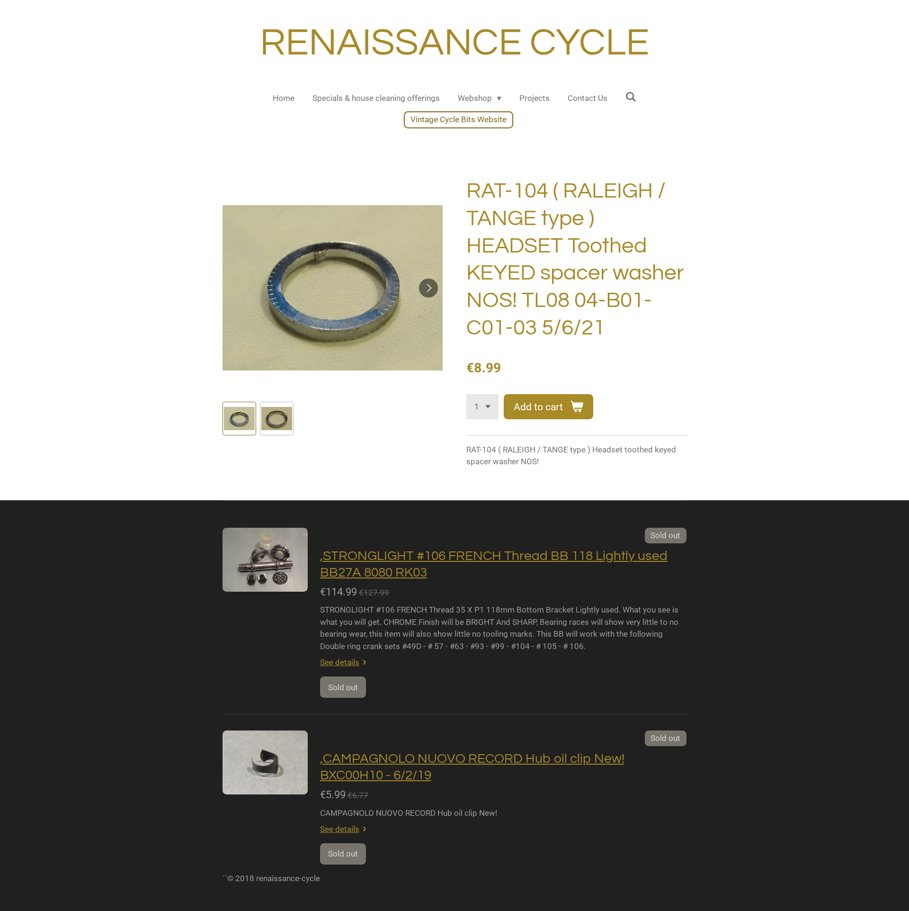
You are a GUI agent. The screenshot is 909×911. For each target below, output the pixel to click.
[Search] (631, 97)
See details (339, 662)
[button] (239, 418)
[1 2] (482, 406)
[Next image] (428, 288)
